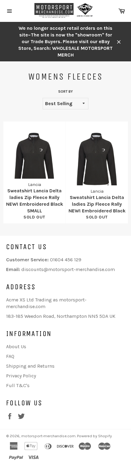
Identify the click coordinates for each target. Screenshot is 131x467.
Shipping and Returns (30, 366)
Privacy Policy (21, 376)
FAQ (10, 356)
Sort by (65, 91)
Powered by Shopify (94, 436)
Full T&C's (18, 385)
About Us (16, 346)
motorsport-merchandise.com (48, 436)
